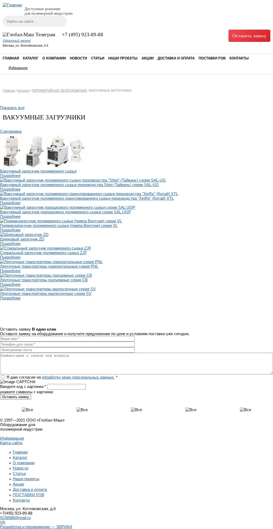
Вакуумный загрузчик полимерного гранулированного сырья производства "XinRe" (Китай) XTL (87, 198)
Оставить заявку (249, 35)
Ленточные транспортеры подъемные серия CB (44, 280)
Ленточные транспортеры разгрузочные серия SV (45, 293)
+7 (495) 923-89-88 (82, 34)
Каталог (30, 58)
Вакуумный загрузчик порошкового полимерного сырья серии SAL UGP (65, 212)
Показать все (12, 107)
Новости (78, 58)
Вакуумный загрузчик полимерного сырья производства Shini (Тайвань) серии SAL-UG (79, 184)
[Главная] (12, 5)
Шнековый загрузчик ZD (22, 239)
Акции (148, 58)
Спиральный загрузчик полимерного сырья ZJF (43, 252)
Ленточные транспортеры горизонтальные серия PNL (49, 266)
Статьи (97, 58)
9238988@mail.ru (15, 517)
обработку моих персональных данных (78, 377)
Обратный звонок (17, 41)
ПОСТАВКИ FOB (212, 58)
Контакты (239, 58)
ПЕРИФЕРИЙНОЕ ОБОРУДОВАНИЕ (59, 91)
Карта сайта (11, 442)
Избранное (18, 68)
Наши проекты (123, 58)
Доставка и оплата (176, 58)
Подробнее (10, 175)
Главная (11, 58)
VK (2, 522)
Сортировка (11, 131)
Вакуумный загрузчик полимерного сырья (38, 171)
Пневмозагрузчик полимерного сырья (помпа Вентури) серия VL (59, 225)
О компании (54, 58)
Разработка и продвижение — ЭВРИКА (36, 526)
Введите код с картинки (23, 386)
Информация (12, 438)
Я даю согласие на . (62, 377)
